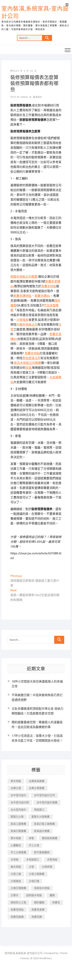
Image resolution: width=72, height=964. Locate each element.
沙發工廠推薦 (36, 873)
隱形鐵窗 (39, 902)
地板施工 (39, 809)
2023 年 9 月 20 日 (25, 71)
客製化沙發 (17, 816)
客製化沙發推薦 (40, 816)
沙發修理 (47, 866)
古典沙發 (16, 788)
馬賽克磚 (36, 916)
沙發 (31, 866)
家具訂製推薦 (18, 830)
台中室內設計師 (20, 802)
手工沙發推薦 (18, 852)
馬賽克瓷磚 (37, 909)
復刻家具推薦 (49, 838)
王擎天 (14, 895)
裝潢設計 (37, 97)
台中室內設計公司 (44, 795)
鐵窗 (52, 895)
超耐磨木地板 (34, 895)
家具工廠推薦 (18, 823)
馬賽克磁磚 (17, 916)
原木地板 (16, 781)
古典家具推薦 (36, 781)
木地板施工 (32, 859)
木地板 (14, 859)
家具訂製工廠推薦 (44, 823)
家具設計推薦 (42, 830)
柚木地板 (16, 866)
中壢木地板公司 (26, 324)
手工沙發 (34, 845)
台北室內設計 (18, 809)
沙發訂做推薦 (18, 888)
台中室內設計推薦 (47, 802)
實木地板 (16, 838)
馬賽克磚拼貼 (22, 296)
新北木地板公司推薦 (27, 363)
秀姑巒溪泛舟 (31, 358)
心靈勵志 (16, 845)
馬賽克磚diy (42, 296)
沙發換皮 (22, 320)
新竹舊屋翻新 (42, 852)
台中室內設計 (18, 795)
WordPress (45, 958)
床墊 (28, 368)
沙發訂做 (34, 881)
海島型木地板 (42, 888)
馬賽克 (56, 902)
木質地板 (52, 859)
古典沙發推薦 (36, 788)
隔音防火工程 (18, 902)
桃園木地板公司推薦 (23, 276)
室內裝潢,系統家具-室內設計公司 (35, 12)
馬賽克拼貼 (48, 286)
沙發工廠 (16, 873)
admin (24, 97)
